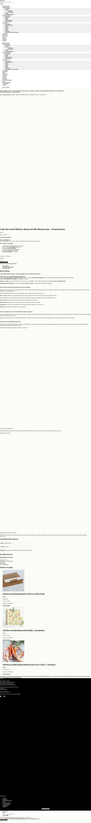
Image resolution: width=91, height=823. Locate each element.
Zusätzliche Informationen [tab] (8, 267)
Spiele (6, 28)
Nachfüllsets (10, 12)
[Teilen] (3, 821)
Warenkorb (5, 34)
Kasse (4, 37)
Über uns (5, 39)
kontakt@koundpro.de (4, 691)
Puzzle (6, 29)
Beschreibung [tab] (5, 265)
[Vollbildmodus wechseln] (1, 821)
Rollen (6, 19)
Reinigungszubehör (9, 14)
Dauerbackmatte (8, 20)
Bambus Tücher (6, 6)
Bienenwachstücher (7, 15)
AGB (4, 81)
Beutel (6, 17)
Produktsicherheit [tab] (6, 268)
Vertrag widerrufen (45, 809)
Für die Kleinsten (9, 25)
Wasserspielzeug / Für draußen (11, 32)
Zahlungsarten (6, 83)
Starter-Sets (7, 16)
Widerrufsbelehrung (7, 82)
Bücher (6, 26)
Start (1, 94)
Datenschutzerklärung (7, 80)
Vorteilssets (7, 8)
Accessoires (5, 33)
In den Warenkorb (4, 262)
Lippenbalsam (8, 21)
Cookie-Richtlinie (6, 804)
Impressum (5, 78)
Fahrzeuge (7, 31)
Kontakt (4, 40)
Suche (4, 812)
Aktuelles (5, 38)
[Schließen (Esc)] (4, 821)
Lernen (6, 27)
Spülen (6, 13)
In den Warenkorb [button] (6, 605)
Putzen (6, 9)
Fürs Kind (5, 22)
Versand (4, 84)
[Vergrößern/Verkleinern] (0, 821)
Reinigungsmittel (6, 7)
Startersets (10, 10)
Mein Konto (5, 35)
